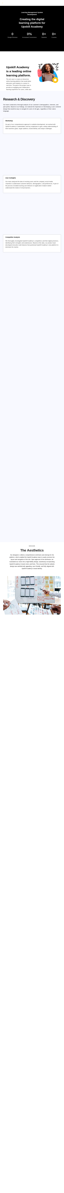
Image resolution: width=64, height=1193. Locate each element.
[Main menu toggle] (59, 2)
